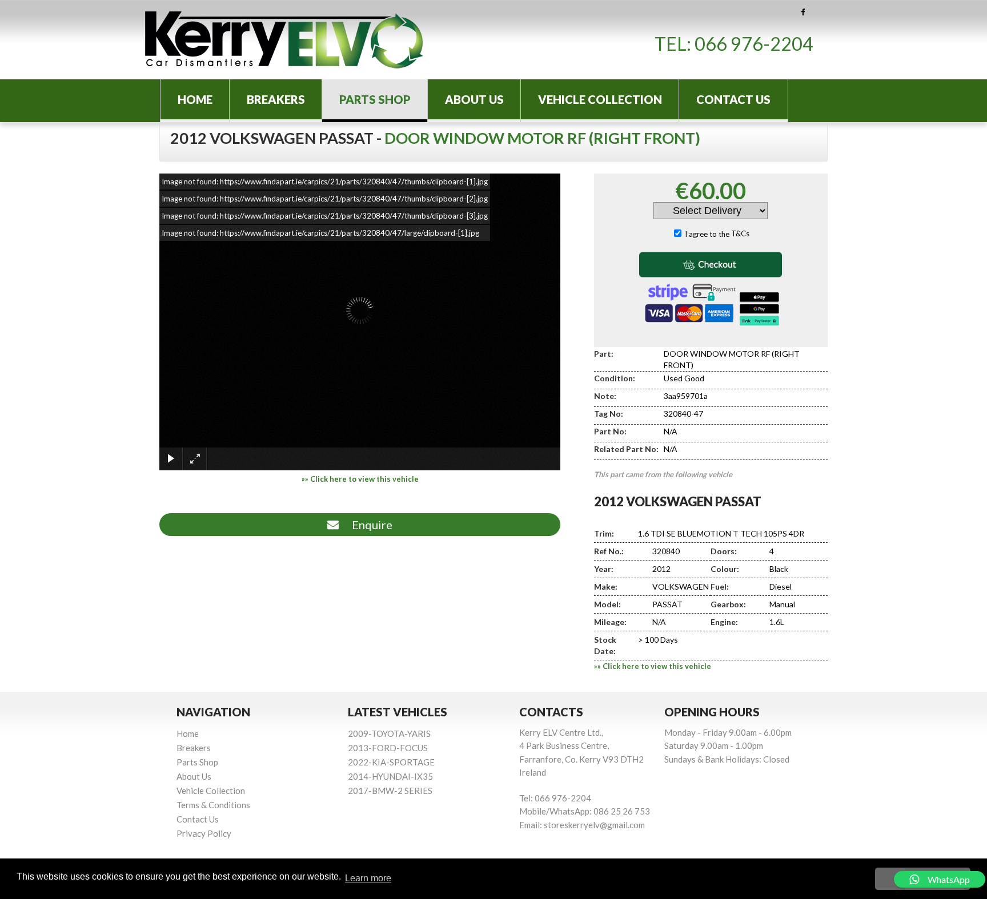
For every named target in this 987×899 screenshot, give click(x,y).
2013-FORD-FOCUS (388, 748)
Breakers (276, 99)
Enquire (369, 524)
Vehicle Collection (600, 99)
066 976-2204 (754, 44)
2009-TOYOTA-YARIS (389, 733)
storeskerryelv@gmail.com (594, 825)
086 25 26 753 (621, 811)
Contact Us (733, 99)
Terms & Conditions (213, 805)
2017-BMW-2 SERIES (390, 790)
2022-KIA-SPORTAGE (391, 762)
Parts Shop (375, 99)
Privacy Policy (203, 833)
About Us (474, 99)
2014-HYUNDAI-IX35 (390, 776)
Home (195, 99)
